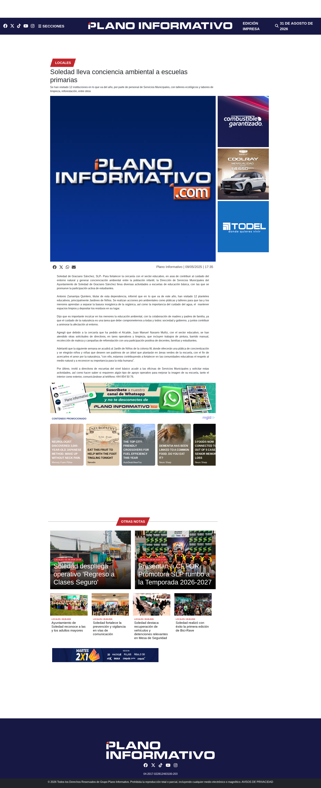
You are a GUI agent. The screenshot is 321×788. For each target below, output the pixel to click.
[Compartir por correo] (74, 267)
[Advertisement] (133, 489)
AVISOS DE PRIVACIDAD (257, 781)
